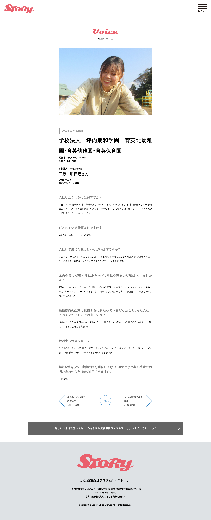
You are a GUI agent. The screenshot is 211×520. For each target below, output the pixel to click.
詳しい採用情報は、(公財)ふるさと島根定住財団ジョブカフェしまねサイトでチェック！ (105, 428)
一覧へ (105, 401)
